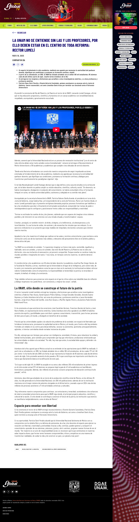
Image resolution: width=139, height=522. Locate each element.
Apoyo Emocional (48, 25)
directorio (6, 513)
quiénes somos (7, 507)
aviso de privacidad (8, 510)
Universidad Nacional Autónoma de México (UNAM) (26, 500)
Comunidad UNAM (92, 25)
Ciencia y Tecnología (66, 25)
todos (10, 25)
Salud (80, 25)
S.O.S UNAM (33, 25)
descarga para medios (89, 64)
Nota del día (21, 25)
